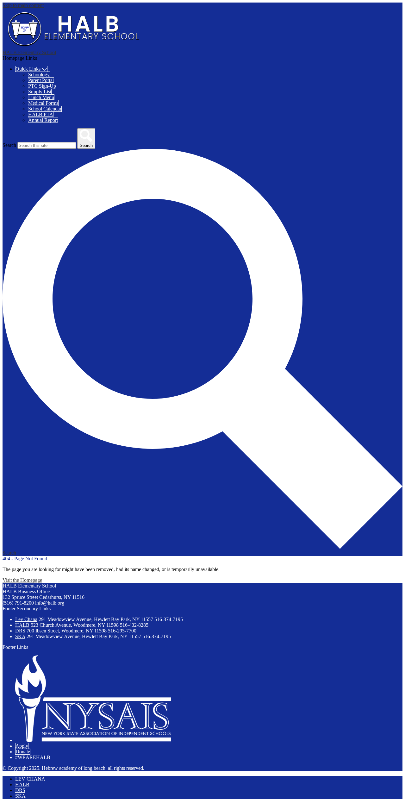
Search (9, 145)
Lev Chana (26, 619)
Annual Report (43, 120)
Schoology (39, 74)
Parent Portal (41, 80)
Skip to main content (23, 5)
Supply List (39, 91)
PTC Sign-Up (42, 86)
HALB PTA (40, 114)
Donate (23, 751)
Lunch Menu (41, 97)
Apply (22, 746)
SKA (20, 636)
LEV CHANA (30, 779)
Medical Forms (43, 103)
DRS (20, 630)
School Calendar (44, 108)
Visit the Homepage (22, 580)
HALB (22, 625)
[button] (31, 69)
